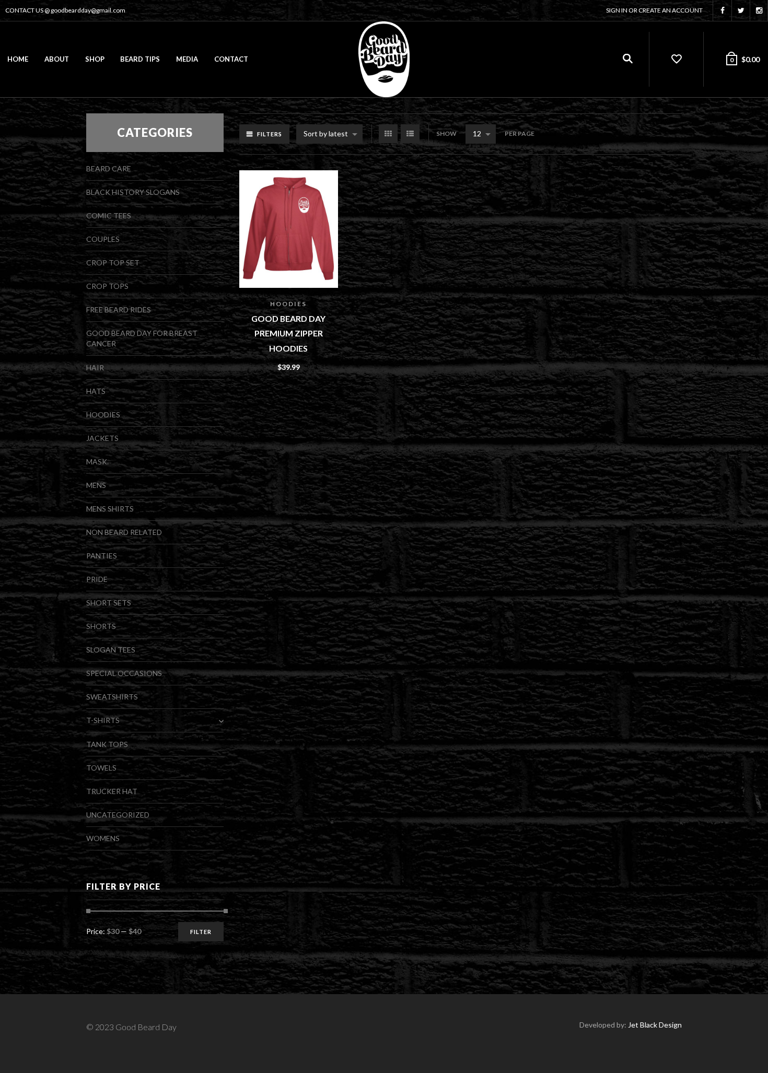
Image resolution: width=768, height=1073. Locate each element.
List (410, 133)
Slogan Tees (110, 649)
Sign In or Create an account (654, 10)
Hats (96, 391)
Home (17, 59)
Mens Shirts (110, 508)
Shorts (101, 626)
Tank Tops (107, 744)
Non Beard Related (124, 532)
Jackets (102, 438)
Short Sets (108, 602)
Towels (101, 767)
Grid (388, 133)
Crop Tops (107, 286)
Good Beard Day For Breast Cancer (141, 338)
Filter (201, 931)
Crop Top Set (112, 262)
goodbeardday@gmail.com (88, 10)
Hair (95, 367)
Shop (94, 59)
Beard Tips (140, 59)
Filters (269, 134)
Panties (101, 555)
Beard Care (108, 168)
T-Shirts (103, 720)
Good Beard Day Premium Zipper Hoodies (288, 333)
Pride (97, 579)
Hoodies (288, 304)
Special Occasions (124, 673)
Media (187, 59)
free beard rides (118, 309)
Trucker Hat (111, 791)
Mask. (97, 461)
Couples (103, 239)
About (56, 59)
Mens (96, 485)
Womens (103, 838)
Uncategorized (117, 814)
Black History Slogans (133, 192)
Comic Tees (108, 215)
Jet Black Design (655, 1024)
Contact (231, 59)
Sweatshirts (112, 696)
